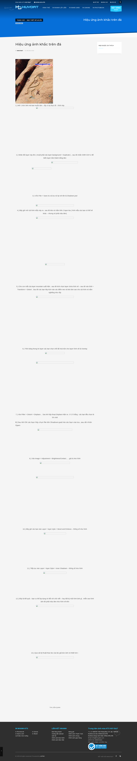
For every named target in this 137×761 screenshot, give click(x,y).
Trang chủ (21, 20)
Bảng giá (71, 731)
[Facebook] (116, 756)
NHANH (116, 8)
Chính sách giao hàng (75, 738)
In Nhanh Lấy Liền (59, 7)
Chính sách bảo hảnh (58, 738)
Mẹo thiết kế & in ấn (34, 20)
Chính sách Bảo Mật (58, 740)
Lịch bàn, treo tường (21, 736)
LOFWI (42, 756)
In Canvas (86, 7)
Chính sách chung (73, 736)
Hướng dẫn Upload (57, 733)
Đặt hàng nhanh (57, 731)
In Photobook (98, 7)
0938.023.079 (40, 2)
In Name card (74, 7)
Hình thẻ (46, 7)
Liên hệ (54, 736)
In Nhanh (35, 733)
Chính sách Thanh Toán (75, 733)
